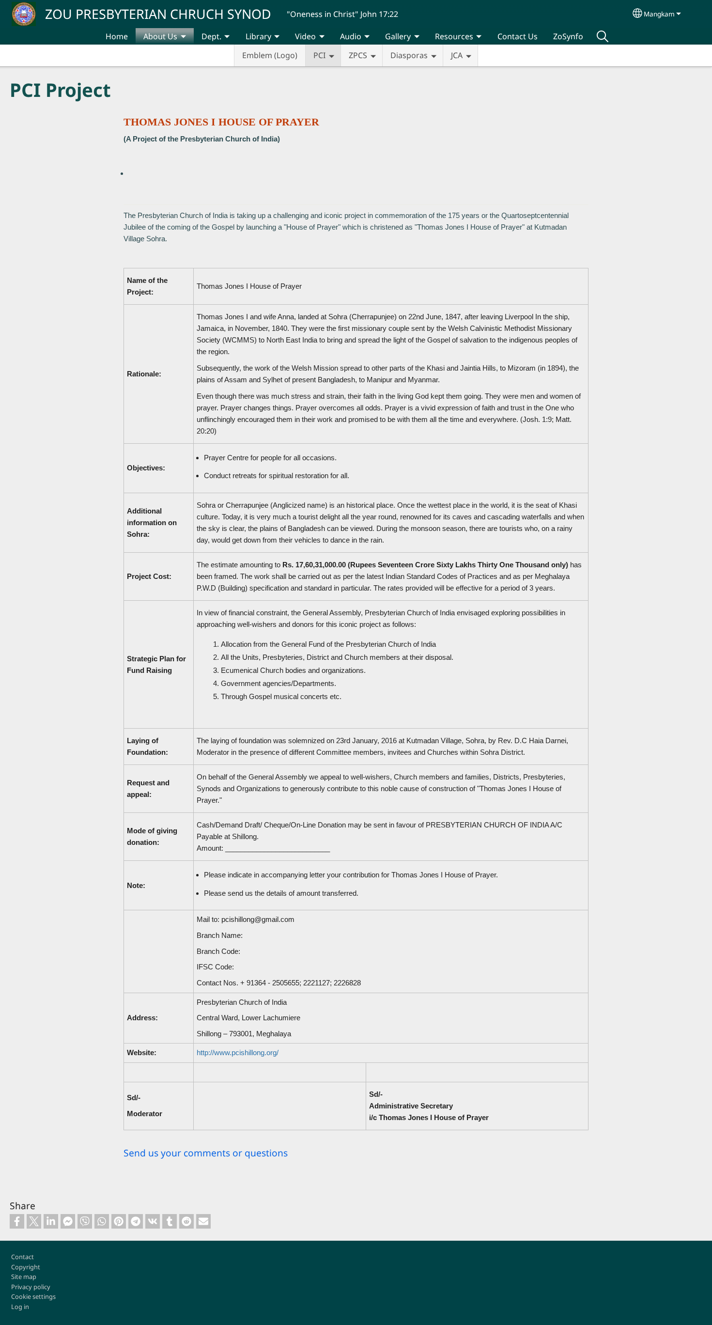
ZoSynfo (568, 36)
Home (117, 36)
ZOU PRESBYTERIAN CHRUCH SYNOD (158, 14)
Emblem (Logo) (269, 55)
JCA (457, 55)
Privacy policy (30, 1286)
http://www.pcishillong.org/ (238, 1052)
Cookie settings (33, 1296)
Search (602, 36)
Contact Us (517, 36)
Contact (22, 1256)
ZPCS (358, 55)
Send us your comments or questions (206, 1152)
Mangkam (659, 13)
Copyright (25, 1267)
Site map (23, 1276)
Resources (454, 36)
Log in (20, 1306)
